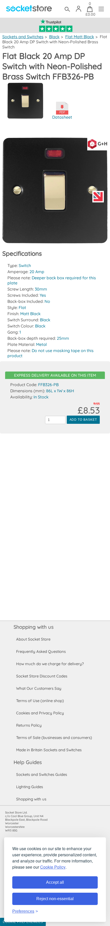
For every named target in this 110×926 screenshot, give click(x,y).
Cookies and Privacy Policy (40, 713)
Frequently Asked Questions (41, 651)
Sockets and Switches (22, 36)
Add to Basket (83, 419)
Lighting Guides (29, 786)
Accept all (55, 882)
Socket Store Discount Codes (41, 676)
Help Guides (28, 762)
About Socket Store (33, 639)
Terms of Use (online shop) (40, 700)
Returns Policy (29, 725)
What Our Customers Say (38, 688)
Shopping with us (33, 627)
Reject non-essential (55, 899)
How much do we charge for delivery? (50, 663)
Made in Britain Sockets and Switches (49, 749)
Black (54, 36)
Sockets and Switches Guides (41, 774)
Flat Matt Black (79, 36)
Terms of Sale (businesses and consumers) (54, 737)
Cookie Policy (52, 867)
